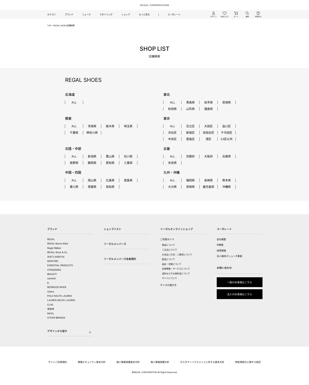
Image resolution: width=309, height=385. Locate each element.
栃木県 (110, 126)
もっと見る (144, 14)
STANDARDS (54, 269)
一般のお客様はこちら (239, 282)
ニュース (86, 14)
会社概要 (221, 239)
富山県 (110, 156)
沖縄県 (226, 186)
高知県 (110, 186)
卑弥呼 (50, 308)
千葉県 (74, 132)
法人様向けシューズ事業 (229, 256)
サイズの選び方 (168, 285)
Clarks (50, 291)
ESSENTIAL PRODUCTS (60, 265)
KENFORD (52, 261)
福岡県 (190, 180)
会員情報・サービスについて (176, 268)
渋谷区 (172, 132)
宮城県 (226, 102)
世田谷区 (208, 132)
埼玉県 (128, 126)
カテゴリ (51, 14)
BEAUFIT (52, 274)
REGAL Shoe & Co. (57, 252)
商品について (168, 245)
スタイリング (106, 14)
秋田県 (172, 109)
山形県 (190, 109)
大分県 (172, 186)
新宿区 (190, 132)
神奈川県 (92, 132)
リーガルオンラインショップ (176, 228)
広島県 (110, 180)
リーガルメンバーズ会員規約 (120, 258)
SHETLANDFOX (55, 256)
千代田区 (226, 132)
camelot (51, 278)
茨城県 (92, 126)
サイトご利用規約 (57, 362)
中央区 (172, 139)
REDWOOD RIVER (56, 287)
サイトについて (169, 278)
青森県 (190, 102)
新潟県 (92, 156)
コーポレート (174, 14)
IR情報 (220, 244)
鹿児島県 (208, 186)
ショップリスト (112, 228)
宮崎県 (190, 186)
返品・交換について (171, 264)
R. (48, 282)
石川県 (128, 156)
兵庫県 (226, 156)
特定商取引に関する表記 (248, 362)
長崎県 (208, 180)
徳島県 (128, 180)
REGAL (51, 239)
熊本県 (226, 180)
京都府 (190, 156)
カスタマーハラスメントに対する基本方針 (202, 362)
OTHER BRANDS (56, 317)
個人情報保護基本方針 (128, 362)
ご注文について (169, 250)
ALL (74, 102)
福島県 (208, 109)
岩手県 (208, 102)
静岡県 (92, 163)
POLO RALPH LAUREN (59, 295)
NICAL (50, 313)
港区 (208, 139)
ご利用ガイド (167, 239)
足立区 (190, 126)
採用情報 (221, 250)
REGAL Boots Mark (57, 243)
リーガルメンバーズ (115, 243)
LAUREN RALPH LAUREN (61, 300)
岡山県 (92, 180)
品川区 (226, 126)
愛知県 (110, 163)
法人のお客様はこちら (239, 294)
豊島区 (190, 139)
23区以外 (226, 139)
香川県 (74, 186)
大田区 (208, 126)
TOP (49, 25)
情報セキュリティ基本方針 (92, 362)
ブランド (69, 14)
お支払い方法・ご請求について (177, 254)
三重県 (128, 163)
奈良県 (172, 163)
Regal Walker (54, 248)
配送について (168, 259)
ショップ (125, 14)
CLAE (50, 304)
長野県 (74, 163)
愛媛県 (92, 186)
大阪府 (208, 156)
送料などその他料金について (176, 273)
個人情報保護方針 (160, 362)
